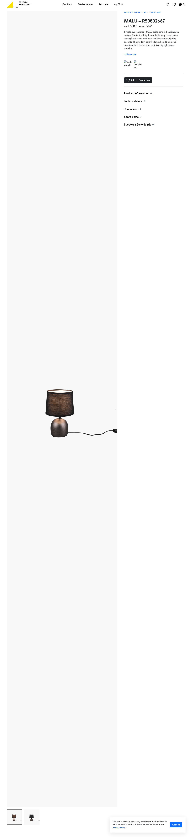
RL (145, 12)
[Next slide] (115, 409)
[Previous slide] (9, 409)
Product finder (132, 12)
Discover (104, 4)
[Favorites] (174, 4)
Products (67, 4)
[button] (14, 817)
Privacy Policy (119, 827)
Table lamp (155, 12)
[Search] (168, 4)
